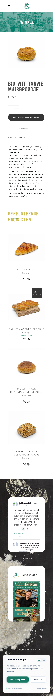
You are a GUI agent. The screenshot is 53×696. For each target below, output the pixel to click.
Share (20, 536)
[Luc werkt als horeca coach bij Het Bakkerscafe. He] (26, 595)
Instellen (38, 679)
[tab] (26, 137)
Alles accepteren (17, 679)
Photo (29, 528)
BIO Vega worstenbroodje (26, 329)
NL (39, 660)
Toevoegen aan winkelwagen (26, 117)
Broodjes (24, 129)
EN (44, 660)
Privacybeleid (41, 688)
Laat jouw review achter (27, 649)
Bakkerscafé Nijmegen (28, 503)
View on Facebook (18, 533)
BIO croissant (26, 269)
